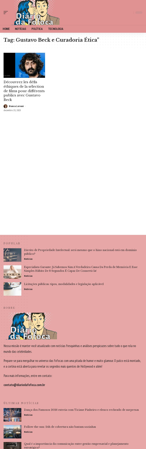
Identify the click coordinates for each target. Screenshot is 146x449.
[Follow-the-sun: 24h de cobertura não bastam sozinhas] (12, 431)
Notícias (28, 259)
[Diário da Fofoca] (34, 12)
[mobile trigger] (7, 12)
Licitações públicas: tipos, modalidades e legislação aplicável (64, 284)
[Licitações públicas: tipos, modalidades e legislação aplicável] (12, 289)
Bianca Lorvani (16, 106)
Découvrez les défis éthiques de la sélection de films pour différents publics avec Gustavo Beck (24, 91)
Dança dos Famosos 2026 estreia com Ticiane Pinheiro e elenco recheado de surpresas (81, 409)
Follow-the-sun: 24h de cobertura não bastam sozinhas (60, 426)
